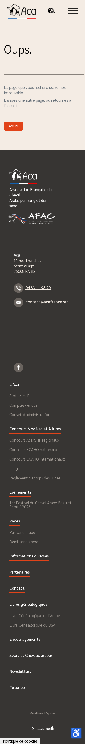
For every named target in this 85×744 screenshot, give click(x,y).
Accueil (13, 126)
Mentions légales (42, 713)
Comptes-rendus (23, 405)
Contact (17, 588)
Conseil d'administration (29, 415)
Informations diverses (29, 556)
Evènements (20, 492)
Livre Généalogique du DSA (32, 625)
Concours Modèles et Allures (35, 429)
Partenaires (19, 572)
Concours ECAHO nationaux (33, 450)
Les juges (17, 468)
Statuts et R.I (20, 396)
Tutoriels (17, 687)
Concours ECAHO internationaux (37, 459)
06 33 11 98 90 (38, 287)
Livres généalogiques (28, 604)
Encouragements (24, 639)
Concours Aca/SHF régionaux (34, 440)
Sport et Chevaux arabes (31, 655)
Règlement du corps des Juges (34, 478)
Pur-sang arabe (22, 532)
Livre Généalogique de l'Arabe (34, 615)
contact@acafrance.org (47, 301)
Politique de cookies (20, 741)
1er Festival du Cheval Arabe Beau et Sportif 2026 (40, 505)
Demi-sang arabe (23, 542)
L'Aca (14, 384)
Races (14, 521)
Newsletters (20, 671)
